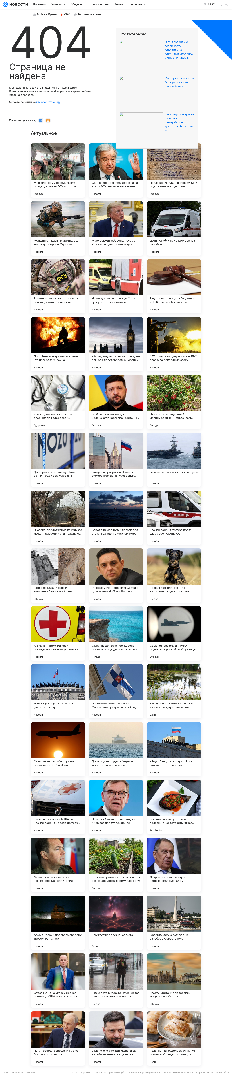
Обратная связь (204, 1072)
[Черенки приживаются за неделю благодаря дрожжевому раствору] (116, 865)
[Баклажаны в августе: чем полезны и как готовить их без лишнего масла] (174, 807)
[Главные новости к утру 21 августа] (174, 460)
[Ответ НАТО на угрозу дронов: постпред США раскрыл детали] (58, 980)
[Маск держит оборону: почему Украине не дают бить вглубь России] (116, 228)
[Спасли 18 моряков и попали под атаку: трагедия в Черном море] (116, 518)
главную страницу (48, 102)
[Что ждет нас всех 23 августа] (116, 923)
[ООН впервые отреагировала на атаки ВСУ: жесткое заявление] (116, 170)
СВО (67, 14)
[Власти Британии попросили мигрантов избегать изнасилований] (174, 980)
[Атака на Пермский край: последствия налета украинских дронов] (58, 633)
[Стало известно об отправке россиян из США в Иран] (58, 749)
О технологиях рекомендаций (109, 1072)
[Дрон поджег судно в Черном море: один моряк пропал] (116, 749)
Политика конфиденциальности (144, 1072)
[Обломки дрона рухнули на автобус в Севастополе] (174, 923)
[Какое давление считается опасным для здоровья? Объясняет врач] (58, 402)
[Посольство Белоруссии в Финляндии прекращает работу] (116, 691)
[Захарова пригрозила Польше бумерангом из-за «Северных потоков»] (116, 460)
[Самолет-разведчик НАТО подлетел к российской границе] (174, 633)
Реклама (30, 1072)
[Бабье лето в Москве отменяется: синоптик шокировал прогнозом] (116, 980)
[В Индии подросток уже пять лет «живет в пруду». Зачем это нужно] (174, 691)
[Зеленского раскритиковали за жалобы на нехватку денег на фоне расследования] (116, 1038)
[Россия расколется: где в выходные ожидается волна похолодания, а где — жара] (174, 575)
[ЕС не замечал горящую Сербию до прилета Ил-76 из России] (116, 575)
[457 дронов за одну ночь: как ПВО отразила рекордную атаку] (174, 344)
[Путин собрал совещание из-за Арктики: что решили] (58, 1038)
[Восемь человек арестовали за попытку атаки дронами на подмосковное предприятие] (58, 286)
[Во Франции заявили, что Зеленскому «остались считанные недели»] (116, 402)
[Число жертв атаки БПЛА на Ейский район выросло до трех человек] (58, 807)
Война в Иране (47, 14)
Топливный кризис (90, 14)
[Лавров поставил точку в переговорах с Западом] (174, 865)
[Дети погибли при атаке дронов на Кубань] (174, 228)
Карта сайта (222, 1072)
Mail (6, 1072)
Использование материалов (178, 1072)
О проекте (85, 1072)
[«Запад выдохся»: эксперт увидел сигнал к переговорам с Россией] (116, 344)
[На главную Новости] (18, 4)
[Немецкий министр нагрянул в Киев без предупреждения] (116, 807)
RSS (74, 1072)
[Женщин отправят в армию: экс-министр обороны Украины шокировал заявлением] (58, 228)
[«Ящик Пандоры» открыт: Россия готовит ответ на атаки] (174, 749)
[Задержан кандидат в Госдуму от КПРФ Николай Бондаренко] (174, 286)
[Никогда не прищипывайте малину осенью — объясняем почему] (174, 402)
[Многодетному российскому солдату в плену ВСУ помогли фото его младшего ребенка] (58, 170)
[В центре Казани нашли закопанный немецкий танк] (58, 575)
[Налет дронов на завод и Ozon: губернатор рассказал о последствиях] (116, 286)
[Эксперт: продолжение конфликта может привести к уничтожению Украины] (58, 518)
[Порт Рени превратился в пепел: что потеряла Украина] (58, 344)
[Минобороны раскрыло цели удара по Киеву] (58, 691)
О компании (17, 1072)
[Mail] (5, 4)
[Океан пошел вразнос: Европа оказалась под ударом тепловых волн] (116, 633)
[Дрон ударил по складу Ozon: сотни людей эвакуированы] (58, 460)
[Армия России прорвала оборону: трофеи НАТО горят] (58, 923)
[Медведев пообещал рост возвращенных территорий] (58, 865)
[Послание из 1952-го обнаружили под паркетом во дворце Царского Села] (174, 170)
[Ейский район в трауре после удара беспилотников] (174, 518)
